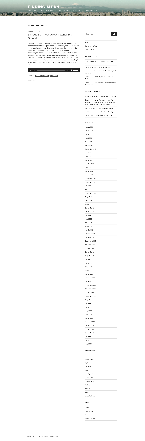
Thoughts (88, 388)
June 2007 (88, 263)
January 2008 (89, 237)
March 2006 (89, 318)
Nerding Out (89, 374)
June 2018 (88, 153)
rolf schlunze (89, 115)
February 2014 (89, 175)
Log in (87, 407)
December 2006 (90, 285)
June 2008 (88, 219)
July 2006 (88, 303)
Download (54, 76)
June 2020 (88, 138)
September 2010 (90, 193)
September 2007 (90, 252)
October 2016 (89, 164)
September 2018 (90, 149)
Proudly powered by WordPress (48, 436)
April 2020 (88, 142)
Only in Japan (89, 377)
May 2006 (88, 311)
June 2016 (88, 167)
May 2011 (88, 189)
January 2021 (89, 131)
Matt (86, 108)
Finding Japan (43, 7)
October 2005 (89, 329)
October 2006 (89, 292)
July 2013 (88, 186)
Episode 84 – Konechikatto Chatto (102, 108)
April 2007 (88, 270)
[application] (54, 70)
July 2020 (88, 134)
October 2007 (89, 248)
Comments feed (90, 415)
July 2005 (88, 336)
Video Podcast (90, 396)
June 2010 (88, 200)
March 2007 (89, 274)
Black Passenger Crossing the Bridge (97, 67)
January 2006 (89, 325)
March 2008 (89, 230)
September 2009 (90, 208)
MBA (86, 370)
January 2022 (89, 127)
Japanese (88, 366)
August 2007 (89, 256)
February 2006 (90, 322)
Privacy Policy (89, 50)
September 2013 (90, 182)
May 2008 (88, 222)
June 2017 (88, 156)
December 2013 (90, 178)
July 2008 (88, 215)
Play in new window (42, 76)
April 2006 (88, 314)
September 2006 (90, 296)
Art (86, 355)
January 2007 (89, 281)
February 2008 (90, 233)
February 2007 (90, 278)
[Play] (30, 70)
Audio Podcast (90, 359)
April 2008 (88, 226)
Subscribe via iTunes (91, 46)
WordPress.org (90, 418)
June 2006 (88, 307)
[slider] (76, 70)
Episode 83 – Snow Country (104, 112)
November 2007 (90, 245)
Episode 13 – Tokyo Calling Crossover (104, 96)
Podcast (88, 385)
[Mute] (71, 70)
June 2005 (88, 340)
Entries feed (89, 411)
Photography (89, 381)
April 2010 (88, 204)
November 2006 (90, 289)
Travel (87, 392)
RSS (37, 80)
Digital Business (90, 363)
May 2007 (88, 267)
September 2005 (90, 333)
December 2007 (90, 241)
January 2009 (89, 211)
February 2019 (89, 145)
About (87, 42)
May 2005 (88, 344)
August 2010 (89, 197)
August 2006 (89, 300)
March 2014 (89, 171)
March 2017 (89, 160)
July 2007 (88, 259)
